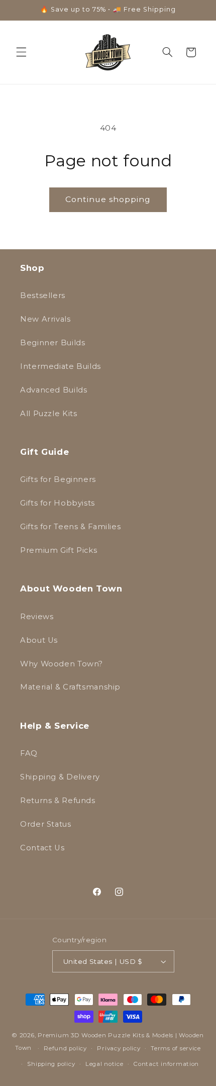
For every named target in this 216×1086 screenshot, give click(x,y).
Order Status (45, 824)
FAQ (29, 753)
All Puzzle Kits (48, 413)
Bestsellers (42, 295)
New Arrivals (45, 319)
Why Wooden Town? (61, 663)
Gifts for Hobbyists (57, 503)
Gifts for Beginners (58, 479)
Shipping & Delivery (60, 776)
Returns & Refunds (57, 800)
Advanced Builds (53, 389)
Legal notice (104, 1063)
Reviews (36, 616)
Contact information (166, 1063)
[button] (21, 52)
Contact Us (42, 847)
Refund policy (65, 1048)
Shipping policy (51, 1063)
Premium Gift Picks (58, 550)
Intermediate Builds (60, 366)
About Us (39, 640)
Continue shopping (108, 199)
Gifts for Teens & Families (70, 526)
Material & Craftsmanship (70, 687)
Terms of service (176, 1048)
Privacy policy (118, 1048)
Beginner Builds (52, 342)
